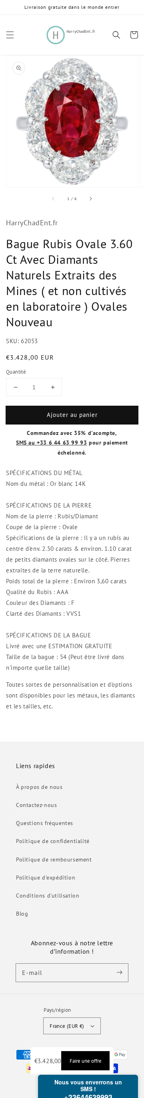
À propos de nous (39, 787)
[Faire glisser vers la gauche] (53, 198)
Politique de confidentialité (53, 841)
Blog (22, 913)
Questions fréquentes (44, 823)
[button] (10, 35)
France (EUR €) (67, 1026)
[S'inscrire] (119, 972)
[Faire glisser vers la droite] (90, 198)
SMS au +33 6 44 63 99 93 (51, 442)
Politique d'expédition (45, 877)
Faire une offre (86, 1060)
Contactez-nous (36, 805)
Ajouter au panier (72, 415)
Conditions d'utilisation (47, 895)
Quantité (16, 371)
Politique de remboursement (54, 859)
